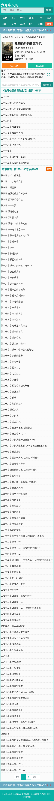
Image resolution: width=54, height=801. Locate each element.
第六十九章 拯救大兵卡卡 (13, 583)
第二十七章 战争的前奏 (12, 331)
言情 (13, 24)
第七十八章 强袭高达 (11, 643)
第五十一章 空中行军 (11, 475)
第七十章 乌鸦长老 (9, 589)
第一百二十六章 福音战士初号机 (16, 108)
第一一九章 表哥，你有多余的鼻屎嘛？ (19, 138)
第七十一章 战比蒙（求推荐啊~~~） (18, 595)
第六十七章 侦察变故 (11, 571)
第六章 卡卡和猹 (8, 205)
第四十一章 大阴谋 (9, 415)
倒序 (49, 168)
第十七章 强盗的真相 (11, 271)
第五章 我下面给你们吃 (12, 199)
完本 (40, 24)
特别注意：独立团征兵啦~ (13, 625)
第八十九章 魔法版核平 (12, 709)
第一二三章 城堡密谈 (11, 126)
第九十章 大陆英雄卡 (11, 715)
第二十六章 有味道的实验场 (14, 325)
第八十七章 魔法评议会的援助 (15, 697)
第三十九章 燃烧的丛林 (12, 403)
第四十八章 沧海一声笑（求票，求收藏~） (21, 457)
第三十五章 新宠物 (9, 379)
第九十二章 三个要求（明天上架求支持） (20, 727)
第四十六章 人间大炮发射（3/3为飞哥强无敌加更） (25, 445)
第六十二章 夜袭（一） (12, 541)
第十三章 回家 (7, 247)
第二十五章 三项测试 (11, 319)
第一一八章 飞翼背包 (11, 144)
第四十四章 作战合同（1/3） (14, 433)
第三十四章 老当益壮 (11, 373)
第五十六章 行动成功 (11, 505)
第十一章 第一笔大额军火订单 (15, 235)
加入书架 (14, 65)
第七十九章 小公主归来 (12, 649)
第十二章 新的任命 (9, 241)
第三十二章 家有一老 (11, 361)
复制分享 (47, 84)
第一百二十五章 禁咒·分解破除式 (16, 114)
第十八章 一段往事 (9, 277)
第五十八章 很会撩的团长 (13, 517)
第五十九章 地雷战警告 (12, 523)
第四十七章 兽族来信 (11, 451)
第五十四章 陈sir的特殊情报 (14, 493)
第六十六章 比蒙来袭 (11, 565)
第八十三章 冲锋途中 (11, 673)
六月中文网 (9, 4)
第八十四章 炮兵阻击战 (12, 679)
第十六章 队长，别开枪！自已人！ (17, 265)
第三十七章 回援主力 (11, 391)
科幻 (5, 24)
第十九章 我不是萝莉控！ (13, 283)
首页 (5, 18)
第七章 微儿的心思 (9, 211)
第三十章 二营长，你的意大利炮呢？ (18, 349)
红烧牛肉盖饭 (27, 47)
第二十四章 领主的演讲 (12, 313)
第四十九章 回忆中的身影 (13, 463)
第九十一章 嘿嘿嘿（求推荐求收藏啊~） (20, 721)
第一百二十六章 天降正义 (13, 102)
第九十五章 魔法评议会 (12, 751)
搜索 (48, 10)
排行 (31, 24)
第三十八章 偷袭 (8, 397)
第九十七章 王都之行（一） (14, 763)
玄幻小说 (19, 37)
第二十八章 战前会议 (11, 337)
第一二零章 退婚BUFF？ (12, 132)
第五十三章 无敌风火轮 (12, 487)
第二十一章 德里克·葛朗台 (13, 295)
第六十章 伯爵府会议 (11, 529)
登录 (49, 24)
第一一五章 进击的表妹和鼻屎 (15, 162)
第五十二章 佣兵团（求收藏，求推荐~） (20, 481)
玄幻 (13, 18)
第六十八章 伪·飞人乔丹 (12, 577)
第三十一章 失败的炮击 (12, 355)
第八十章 (5, 655)
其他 (22, 24)
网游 (49, 18)
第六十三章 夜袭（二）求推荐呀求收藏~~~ (21, 547)
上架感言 (5, 733)
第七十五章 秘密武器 (11, 619)
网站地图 (27, 796)
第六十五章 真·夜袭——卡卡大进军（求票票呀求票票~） (27, 559)
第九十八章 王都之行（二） (14, 769)
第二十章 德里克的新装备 (13, 289)
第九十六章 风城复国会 (12, 757)
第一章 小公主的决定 (11, 175)
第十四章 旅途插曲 (9, 253)
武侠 (22, 18)
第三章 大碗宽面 (8, 187)
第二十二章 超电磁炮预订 (13, 301)
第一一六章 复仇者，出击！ (14, 156)
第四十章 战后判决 (9, 409)
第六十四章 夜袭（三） (12, 553)
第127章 (29, 59)
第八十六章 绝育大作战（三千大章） (18, 691)
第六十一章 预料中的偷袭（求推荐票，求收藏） (23, 535)
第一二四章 (6, 120)
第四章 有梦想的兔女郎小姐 (14, 193)
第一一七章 (6, 150)
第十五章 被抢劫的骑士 (12, 259)
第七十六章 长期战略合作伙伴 (15, 631)
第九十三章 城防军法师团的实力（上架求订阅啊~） (25, 739)
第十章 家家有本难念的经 (13, 229)
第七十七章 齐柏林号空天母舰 (15, 637)
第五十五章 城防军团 (11, 499)
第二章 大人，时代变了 (12, 181)
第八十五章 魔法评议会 (12, 685)
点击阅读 (40, 65)
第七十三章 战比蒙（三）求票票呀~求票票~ (21, 607)
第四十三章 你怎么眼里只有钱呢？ (17, 427)
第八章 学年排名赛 (9, 217)
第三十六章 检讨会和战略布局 (15, 385)
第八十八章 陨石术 (9, 703)
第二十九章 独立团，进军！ (14, 343)
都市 (31, 18)
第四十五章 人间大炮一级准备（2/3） (18, 439)
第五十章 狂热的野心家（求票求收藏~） (20, 469)
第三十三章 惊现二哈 (11, 367)
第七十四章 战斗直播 (11, 613)
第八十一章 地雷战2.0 (11, 661)
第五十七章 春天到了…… (13, 511)
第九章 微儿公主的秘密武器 (14, 223)
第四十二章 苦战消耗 (11, 421)
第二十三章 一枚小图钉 (12, 307)
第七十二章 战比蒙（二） (13, 601)
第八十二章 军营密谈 (11, 667)
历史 (40, 18)
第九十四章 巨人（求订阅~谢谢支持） (18, 745)
